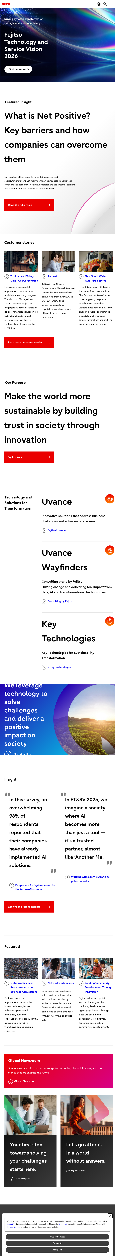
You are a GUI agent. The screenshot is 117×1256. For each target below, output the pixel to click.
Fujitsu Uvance (57, 530)
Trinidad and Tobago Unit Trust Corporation (24, 278)
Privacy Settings (57, 1237)
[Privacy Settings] (13, 1227)
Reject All (57, 1243)
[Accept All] (11, 1224)
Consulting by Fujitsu (60, 601)
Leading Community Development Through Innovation (98, 987)
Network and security (61, 983)
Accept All (57, 1250)
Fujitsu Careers (78, 1170)
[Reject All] (63, 1224)
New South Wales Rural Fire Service (96, 278)
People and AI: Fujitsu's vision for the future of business (35, 887)
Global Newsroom (25, 1081)
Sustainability (22, 754)
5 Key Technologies (59, 667)
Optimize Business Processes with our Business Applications (23, 987)
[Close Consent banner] (110, 1215)
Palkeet (52, 276)
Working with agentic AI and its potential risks (90, 879)
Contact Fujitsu (22, 1179)
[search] (105, 4)
